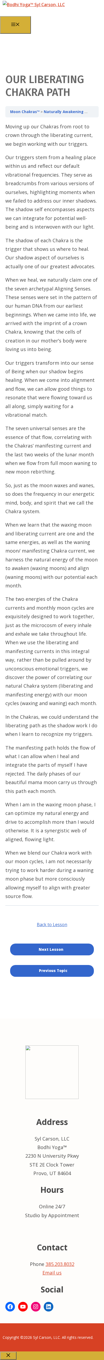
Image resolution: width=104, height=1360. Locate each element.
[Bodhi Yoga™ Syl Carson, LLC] (34, 5)
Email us (52, 1272)
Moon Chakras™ (25, 111)
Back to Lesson (52, 924)
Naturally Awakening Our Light (73, 111)
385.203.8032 (60, 1264)
